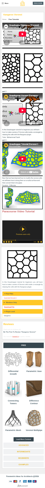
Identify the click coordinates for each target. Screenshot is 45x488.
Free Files (9, 294)
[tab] (23, 345)
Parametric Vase (34, 371)
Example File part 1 (10, 298)
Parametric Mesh (13, 430)
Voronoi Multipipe (34, 430)
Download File (9, 307)
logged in (15, 336)
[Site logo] (22, 3)
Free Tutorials (14, 19)
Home (4, 19)
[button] (22, 294)
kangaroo (7, 316)
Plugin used (10, 311)
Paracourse (38, 3)
